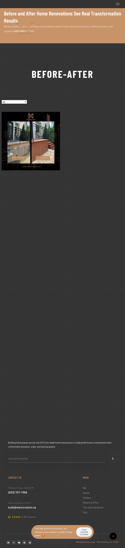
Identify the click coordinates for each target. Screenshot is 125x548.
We (84, 487)
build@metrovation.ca (22, 507)
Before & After (90, 502)
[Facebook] (8, 542)
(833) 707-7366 (17, 492)
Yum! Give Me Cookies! (84, 532)
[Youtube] (19, 542)
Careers (87, 497)
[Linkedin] (24, 542)
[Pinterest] (30, 542)
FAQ (85, 512)
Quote (86, 492)
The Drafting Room (93, 507)
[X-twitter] (13, 542)
